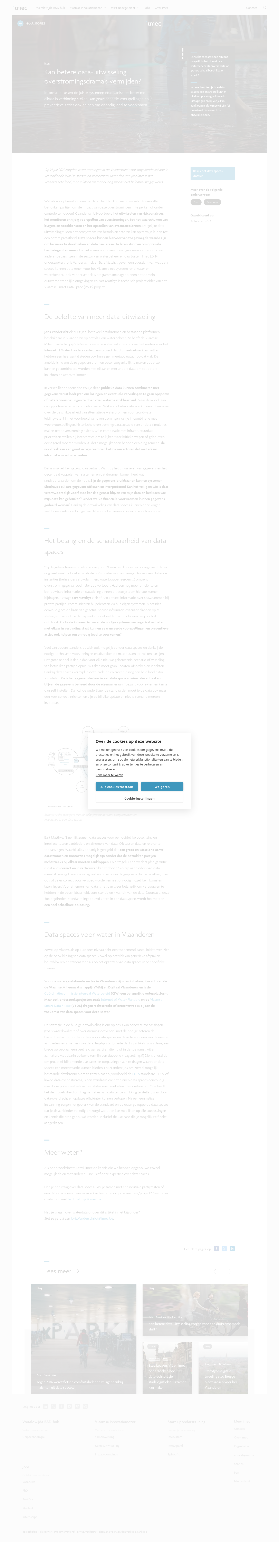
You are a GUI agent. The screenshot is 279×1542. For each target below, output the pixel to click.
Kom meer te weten (109, 775)
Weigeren (162, 787)
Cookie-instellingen (139, 798)
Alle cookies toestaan (116, 787)
